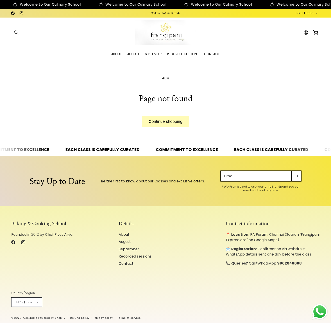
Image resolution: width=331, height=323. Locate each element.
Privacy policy (103, 318)
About (124, 234)
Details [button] (126, 223)
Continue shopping (165, 121)
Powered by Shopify (51, 318)
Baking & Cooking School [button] (38, 223)
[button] (16, 33)
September (129, 249)
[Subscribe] (296, 176)
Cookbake (30, 318)
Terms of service (129, 318)
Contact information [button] (248, 223)
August (125, 241)
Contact (126, 263)
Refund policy (79, 318)
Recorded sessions (135, 256)
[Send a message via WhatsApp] (320, 312)
